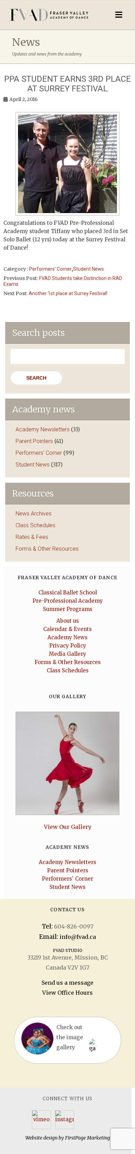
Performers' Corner (50, 269)
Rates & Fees (32, 537)
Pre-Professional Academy (68, 601)
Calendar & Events (67, 629)
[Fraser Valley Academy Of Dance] (51, 15)
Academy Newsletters (43, 429)
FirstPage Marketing (87, 1138)
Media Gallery (67, 654)
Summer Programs (67, 609)
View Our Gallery (67, 826)
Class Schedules (35, 525)
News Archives (34, 513)
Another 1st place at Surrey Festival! (68, 293)
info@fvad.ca (78, 936)
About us (67, 621)
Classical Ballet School (67, 592)
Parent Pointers (34, 441)
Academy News (67, 637)
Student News (88, 269)
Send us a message (67, 982)
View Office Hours (67, 992)
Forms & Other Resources (47, 548)
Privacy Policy (67, 645)
